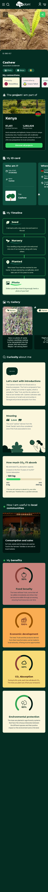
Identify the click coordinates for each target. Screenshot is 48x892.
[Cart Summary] (44, 4)
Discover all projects (24, 145)
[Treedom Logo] (23, 6)
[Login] (40, 4)
